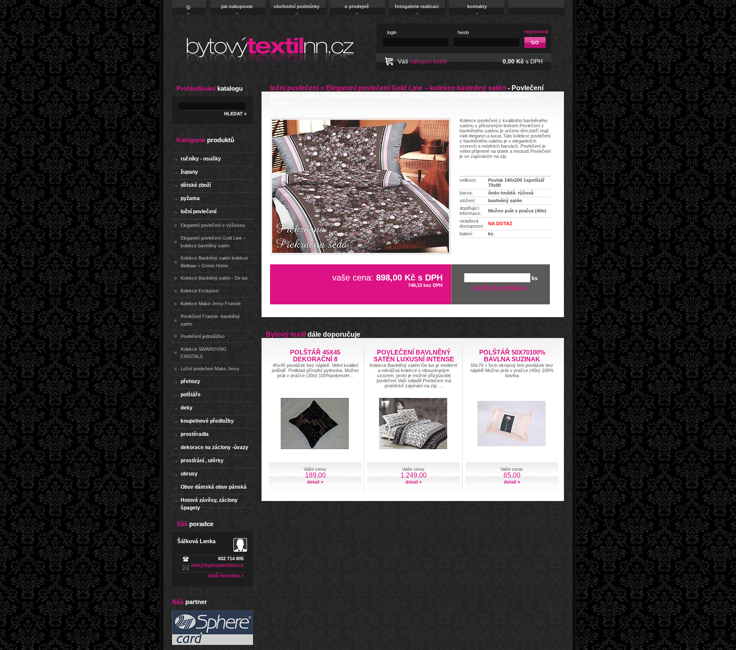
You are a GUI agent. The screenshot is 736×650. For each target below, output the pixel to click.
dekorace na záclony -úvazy (214, 447)
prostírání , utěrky (202, 461)
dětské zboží (196, 185)
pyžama (190, 198)
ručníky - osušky (201, 159)
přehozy (190, 381)
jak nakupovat (237, 6)
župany (189, 172)
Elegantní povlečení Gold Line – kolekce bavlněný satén (213, 241)
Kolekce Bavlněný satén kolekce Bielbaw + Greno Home (214, 261)
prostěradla (195, 434)
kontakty (477, 6)
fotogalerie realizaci (417, 6)
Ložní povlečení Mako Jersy (210, 368)
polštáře (191, 395)
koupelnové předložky (207, 421)
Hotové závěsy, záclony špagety (209, 502)
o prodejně (357, 6)
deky (187, 408)
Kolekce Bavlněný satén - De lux (214, 278)
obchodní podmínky (296, 6)
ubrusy (189, 474)
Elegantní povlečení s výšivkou (213, 225)
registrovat (536, 31)
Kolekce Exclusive (199, 290)
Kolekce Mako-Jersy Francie (211, 303)
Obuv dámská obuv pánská (214, 487)
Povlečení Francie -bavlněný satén (210, 320)
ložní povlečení (198, 212)
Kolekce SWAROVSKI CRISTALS (203, 352)
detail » (315, 481)
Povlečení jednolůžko (202, 336)
